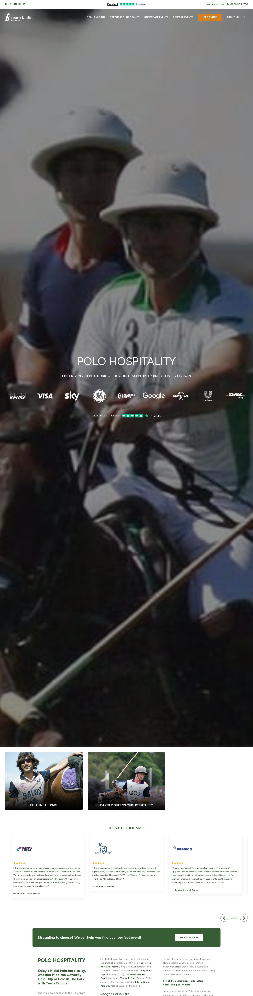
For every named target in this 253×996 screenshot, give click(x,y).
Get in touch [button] (189, 937)
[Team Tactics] (20, 17)
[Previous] (224, 918)
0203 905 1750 (239, 4)
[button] (6, 4)
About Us (233, 17)
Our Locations (214, 4)
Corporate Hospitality (125, 17)
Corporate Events (156, 17)
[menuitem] (214, 4)
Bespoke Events (183, 17)
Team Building (96, 17)
